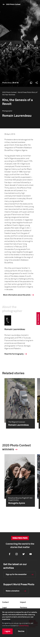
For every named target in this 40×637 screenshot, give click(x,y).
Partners (23, 607)
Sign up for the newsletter (16, 574)
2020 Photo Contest (13, 4)
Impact (23, 602)
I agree (7, 631)
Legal (4, 607)
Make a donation (12, 591)
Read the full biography (14, 354)
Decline (21, 631)
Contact (5, 602)
